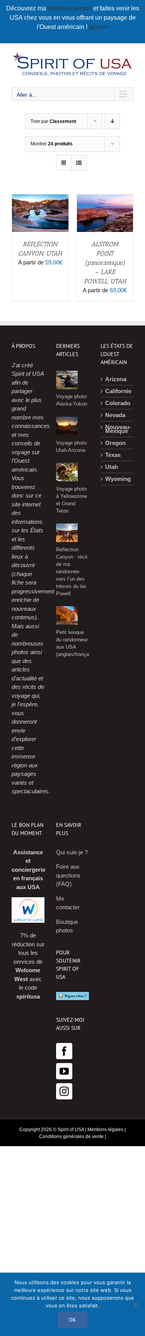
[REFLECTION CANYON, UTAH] (40, 198)
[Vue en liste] (79, 162)
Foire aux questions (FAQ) (68, 875)
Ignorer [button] (98, 27)
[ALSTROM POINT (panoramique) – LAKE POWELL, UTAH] (105, 198)
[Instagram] (64, 1091)
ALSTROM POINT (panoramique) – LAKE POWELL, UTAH (105, 262)
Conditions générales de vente (71, 1136)
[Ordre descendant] (112, 121)
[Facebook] (64, 1051)
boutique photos (70, 8)
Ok (72, 1319)
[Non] (135, 1304)
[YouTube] (64, 1071)
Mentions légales (105, 1129)
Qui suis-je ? (72, 852)
